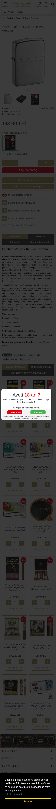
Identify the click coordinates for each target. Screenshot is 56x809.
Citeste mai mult (13, 794)
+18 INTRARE (38, 412)
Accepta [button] (28, 801)
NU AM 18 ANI (15, 412)
